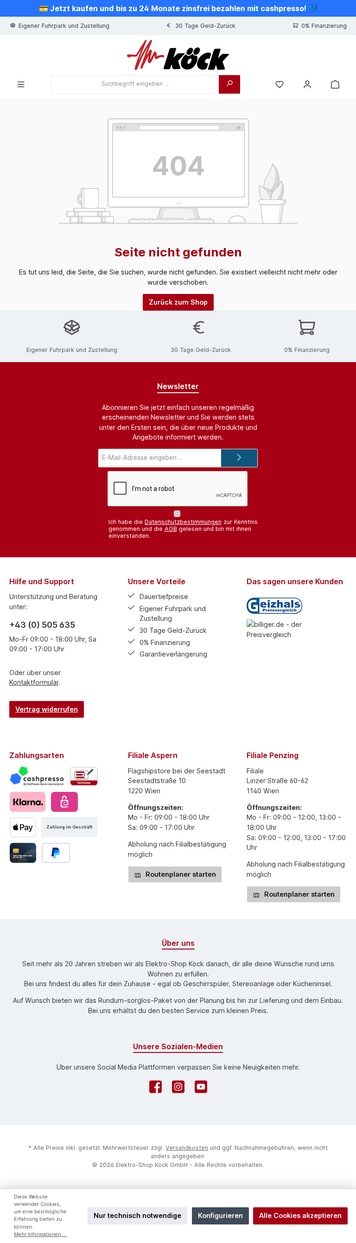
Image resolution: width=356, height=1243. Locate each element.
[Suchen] (229, 84)
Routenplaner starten (180, 874)
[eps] (64, 801)
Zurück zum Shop (178, 302)
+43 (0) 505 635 (42, 625)
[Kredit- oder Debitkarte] (23, 852)
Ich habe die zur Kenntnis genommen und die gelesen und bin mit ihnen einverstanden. (183, 528)
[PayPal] (55, 852)
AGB (171, 528)
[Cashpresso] (36, 776)
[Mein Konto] (307, 84)
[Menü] (20, 84)
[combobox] (135, 84)
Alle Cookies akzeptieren (300, 1215)
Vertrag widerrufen (46, 709)
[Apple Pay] (23, 827)
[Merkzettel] (279, 84)
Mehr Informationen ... (40, 1234)
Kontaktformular (33, 682)
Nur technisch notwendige (137, 1215)
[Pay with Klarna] (27, 801)
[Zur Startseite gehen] (178, 55)
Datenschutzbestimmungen (183, 521)
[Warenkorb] (335, 84)
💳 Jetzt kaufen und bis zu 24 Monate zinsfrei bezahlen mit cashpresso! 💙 (178, 8)
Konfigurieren (220, 1215)
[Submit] (239, 458)
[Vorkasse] (84, 776)
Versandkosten (186, 1147)
